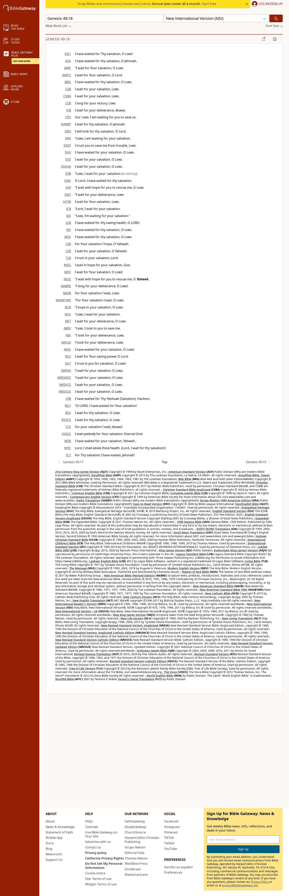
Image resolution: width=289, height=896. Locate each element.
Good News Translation (189, 532)
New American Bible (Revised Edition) (129, 575)
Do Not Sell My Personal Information (103, 865)
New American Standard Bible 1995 (223, 590)
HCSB (67, 202)
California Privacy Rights (104, 858)
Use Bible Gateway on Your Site (101, 834)
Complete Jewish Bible (185, 493)
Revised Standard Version (211, 654)
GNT (67, 194)
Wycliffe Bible (64, 679)
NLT (68, 363)
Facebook (171, 821)
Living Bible (252, 561)
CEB (68, 103)
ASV (68, 61)
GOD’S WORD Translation (213, 529)
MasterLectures (136, 874)
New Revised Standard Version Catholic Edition (87, 640)
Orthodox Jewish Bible (152, 650)
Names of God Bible (195, 572)
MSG (67, 265)
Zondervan (133, 869)
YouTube (170, 848)
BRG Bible (184, 479)
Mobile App (54, 837)
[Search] (276, 18)
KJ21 (68, 54)
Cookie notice (95, 873)
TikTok (169, 837)
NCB (68, 307)
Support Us (54, 859)
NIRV (67, 328)
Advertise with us (98, 842)
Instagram (172, 827)
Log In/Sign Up (270, 4)
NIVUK (66, 342)
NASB (67, 293)
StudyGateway (135, 827)
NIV (68, 335)
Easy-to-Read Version (147, 504)
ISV (68, 216)
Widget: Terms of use (101, 884)
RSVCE (66, 420)
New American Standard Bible (213, 586)
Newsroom (54, 854)
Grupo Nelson (135, 847)
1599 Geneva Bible (189, 522)
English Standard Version (230, 511)
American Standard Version (187, 472)
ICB (68, 209)
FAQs (89, 821)
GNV (67, 180)
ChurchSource (135, 832)
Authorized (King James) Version (236, 550)
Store (50, 843)
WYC (67, 448)
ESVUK (66, 166)
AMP (67, 68)
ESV (68, 159)
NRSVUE (65, 391)
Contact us (93, 847)
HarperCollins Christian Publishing (142, 839)
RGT (68, 406)
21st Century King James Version (77, 472)
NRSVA (66, 370)
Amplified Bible (101, 475)
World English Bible (160, 675)
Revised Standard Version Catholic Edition (138, 661)
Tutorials (91, 827)
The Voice (170, 672)
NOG (67, 279)
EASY (67, 145)
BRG (68, 82)
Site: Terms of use (98, 879)
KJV (68, 230)
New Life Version (132, 618)
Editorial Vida (134, 853)
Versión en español (178, 867)
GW (68, 187)
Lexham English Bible (103, 561)
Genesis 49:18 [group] (58, 39)
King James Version (172, 550)
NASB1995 (63, 300)
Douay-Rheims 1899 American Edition (225, 500)
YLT (68, 455)
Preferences (173, 872)
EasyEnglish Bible (247, 504)
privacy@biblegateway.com (240, 885)
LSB (68, 244)
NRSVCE (65, 385)
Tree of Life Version (82, 668)
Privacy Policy (260, 882)
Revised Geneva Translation (92, 654)
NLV (68, 356)
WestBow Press (136, 863)
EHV (68, 152)
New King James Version (129, 615)
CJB (68, 110)
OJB (68, 398)
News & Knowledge (60, 827)
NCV (68, 314)
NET (68, 321)
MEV (67, 272)
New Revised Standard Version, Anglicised (129, 625)
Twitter (169, 843)
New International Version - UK (76, 611)
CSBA (67, 96)
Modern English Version (184, 568)
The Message (78, 568)
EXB (68, 173)
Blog (49, 848)
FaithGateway (135, 821)
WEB (67, 441)
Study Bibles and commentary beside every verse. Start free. (147, 4)
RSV (68, 413)
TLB (68, 258)
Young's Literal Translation (136, 679)
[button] (266, 4)
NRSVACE (64, 377)
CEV (68, 117)
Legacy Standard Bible (191, 554)
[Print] (275, 39)
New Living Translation (237, 618)
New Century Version (137, 597)
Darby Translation (88, 500)
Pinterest (171, 832)
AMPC (66, 75)
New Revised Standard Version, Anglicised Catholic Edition (94, 633)
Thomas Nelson (136, 858)
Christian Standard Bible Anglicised (186, 489)
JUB (68, 223)
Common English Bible (87, 493)
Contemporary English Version (90, 497)
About (50, 821)
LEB (68, 251)
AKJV (67, 237)
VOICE (66, 434)
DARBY (66, 124)
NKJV (67, 349)
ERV (68, 138)
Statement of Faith (59, 832)
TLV (68, 427)
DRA (68, 131)
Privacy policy (96, 853)
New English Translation (89, 600)
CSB (68, 89)
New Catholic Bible (217, 593)
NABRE (66, 286)
